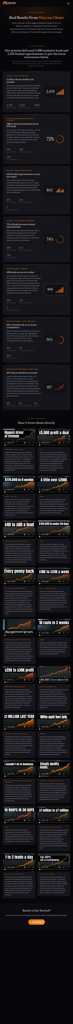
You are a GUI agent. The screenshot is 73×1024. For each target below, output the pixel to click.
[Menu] (68, 3)
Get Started (36, 922)
